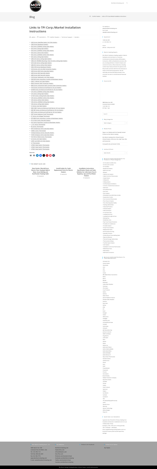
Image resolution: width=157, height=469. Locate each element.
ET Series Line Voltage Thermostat (40, 116)
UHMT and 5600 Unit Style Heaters (40, 141)
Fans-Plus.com (59, 454)
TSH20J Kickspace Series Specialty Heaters (42, 132)
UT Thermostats (35, 143)
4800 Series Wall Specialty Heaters (40, 75)
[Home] (90, 16)
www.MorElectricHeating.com (110, 28)
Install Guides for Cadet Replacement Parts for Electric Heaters (63, 170)
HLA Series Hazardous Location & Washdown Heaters (45, 122)
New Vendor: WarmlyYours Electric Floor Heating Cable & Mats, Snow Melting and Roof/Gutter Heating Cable (40, 171)
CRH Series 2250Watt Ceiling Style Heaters (42, 98)
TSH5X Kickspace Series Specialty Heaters (42, 135)
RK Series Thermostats (37, 126)
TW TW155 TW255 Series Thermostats (41, 137)
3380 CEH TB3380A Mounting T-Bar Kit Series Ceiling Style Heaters (49, 61)
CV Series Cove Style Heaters (39, 106)
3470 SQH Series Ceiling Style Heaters (41, 63)
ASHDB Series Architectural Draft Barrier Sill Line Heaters (46, 89)
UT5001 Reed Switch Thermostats (40, 145)
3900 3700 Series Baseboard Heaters (41, 67)
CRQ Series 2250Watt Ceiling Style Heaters (42, 102)
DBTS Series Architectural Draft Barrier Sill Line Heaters (46, 112)
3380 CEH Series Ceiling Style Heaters (41, 59)
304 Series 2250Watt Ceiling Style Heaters (42, 50)
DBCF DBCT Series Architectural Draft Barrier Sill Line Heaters (48, 108)
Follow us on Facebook (87, 444)
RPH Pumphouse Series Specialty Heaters (42, 128)
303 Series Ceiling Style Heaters (39, 48)
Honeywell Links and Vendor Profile (111, 144)
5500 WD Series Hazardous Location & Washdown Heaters (47, 79)
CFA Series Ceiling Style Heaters (39, 93)
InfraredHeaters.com (61, 452)
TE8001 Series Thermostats (38, 130)
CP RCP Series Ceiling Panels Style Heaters (42, 95)
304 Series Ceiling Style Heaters (39, 52)
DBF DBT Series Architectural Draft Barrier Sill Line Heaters (47, 110)
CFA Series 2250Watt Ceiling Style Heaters (42, 91)
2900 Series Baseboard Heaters (39, 44)
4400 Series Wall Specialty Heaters (40, 73)
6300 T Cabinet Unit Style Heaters (40, 81)
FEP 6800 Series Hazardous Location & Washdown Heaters (47, 118)
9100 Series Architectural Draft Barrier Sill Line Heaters (46, 87)
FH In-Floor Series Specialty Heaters (40, 120)
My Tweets (107, 448)
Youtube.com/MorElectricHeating (64, 462)
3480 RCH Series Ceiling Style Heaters (41, 65)
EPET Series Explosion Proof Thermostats (42, 114)
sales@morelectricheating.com (110, 32)
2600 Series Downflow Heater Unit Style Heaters (44, 42)
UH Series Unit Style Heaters (39, 139)
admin (33, 37)
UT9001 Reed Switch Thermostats (40, 149)
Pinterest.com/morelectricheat (63, 456)
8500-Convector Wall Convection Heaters (42, 83)
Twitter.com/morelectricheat (63, 460)
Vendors (76, 37)
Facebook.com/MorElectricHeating (64, 458)
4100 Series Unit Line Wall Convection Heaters (43, 69)
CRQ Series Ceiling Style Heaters (40, 104)
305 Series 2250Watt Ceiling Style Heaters (42, 54)
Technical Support (67, 37)
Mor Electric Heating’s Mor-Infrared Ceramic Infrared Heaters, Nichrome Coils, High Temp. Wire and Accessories (115, 139)
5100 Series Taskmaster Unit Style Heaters (42, 77)
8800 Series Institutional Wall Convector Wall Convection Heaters (48, 85)
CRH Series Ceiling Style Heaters (40, 100)
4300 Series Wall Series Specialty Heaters (42, 71)
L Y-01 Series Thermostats (38, 124)
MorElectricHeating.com (61, 448)
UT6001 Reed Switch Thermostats (40, 147)
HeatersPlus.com (59, 450)
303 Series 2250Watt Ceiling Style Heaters (42, 46)
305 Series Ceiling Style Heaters (39, 56)
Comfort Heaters (55, 37)
